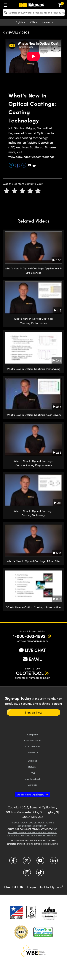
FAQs (32, 772)
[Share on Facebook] (18, 166)
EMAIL (35, 659)
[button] (34, 165)
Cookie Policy (36, 822)
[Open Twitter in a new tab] (26, 862)
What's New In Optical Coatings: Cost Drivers (34, 415)
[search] (34, 12)
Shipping (32, 760)
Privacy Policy (19, 822)
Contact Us (47, 22)
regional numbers (37, 641)
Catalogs (32, 784)
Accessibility (40, 826)
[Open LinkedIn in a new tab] (53, 862)
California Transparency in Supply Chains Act (32, 835)
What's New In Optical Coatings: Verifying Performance (33, 320)
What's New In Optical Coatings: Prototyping (33, 369)
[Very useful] (38, 191)
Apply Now (31, 794)
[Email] (29, 165)
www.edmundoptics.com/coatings (31, 157)
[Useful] (30, 191)
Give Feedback (32, 778)
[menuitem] (6, 4)
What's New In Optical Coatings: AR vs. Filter (33, 561)
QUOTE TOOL (30, 673)
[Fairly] (22, 191)
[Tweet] (11, 166)
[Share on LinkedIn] (24, 166)
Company (32, 734)
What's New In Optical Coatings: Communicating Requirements (33, 463)
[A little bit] (14, 191)
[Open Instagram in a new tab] (27, 874)
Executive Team (32, 740)
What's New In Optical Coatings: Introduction (33, 607)
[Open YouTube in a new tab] (40, 862)
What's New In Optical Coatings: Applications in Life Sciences (33, 270)
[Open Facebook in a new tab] (13, 862)
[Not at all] (7, 191)
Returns (32, 766)
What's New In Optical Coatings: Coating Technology (33, 513)
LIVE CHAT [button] (35, 650)
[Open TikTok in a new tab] (40, 874)
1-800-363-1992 (29, 636)
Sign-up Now (33, 712)
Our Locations (32, 746)
